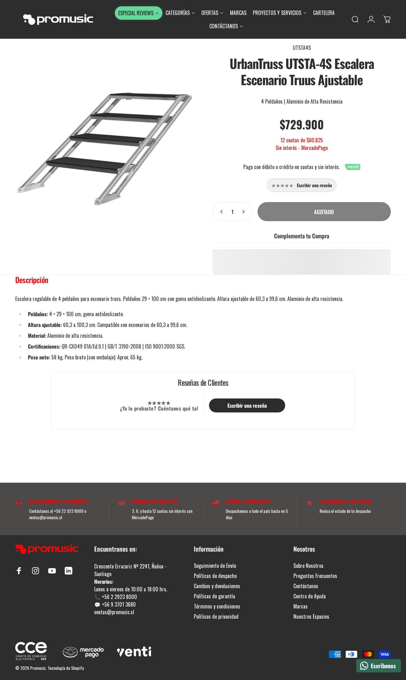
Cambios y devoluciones (217, 586)
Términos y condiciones (217, 606)
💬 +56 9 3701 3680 (115, 604)
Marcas (300, 606)
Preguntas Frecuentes (315, 576)
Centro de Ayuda (309, 596)
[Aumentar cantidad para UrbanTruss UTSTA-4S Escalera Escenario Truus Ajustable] (245, 211)
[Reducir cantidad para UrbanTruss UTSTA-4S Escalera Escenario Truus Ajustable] (220, 211)
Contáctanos (305, 586)
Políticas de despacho (215, 576)
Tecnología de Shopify (66, 667)
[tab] (31, 281)
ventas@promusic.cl (114, 612)
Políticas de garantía (214, 596)
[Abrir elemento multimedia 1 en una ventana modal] (104, 149)
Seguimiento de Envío (215, 565)
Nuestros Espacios (311, 616)
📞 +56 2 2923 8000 (115, 597)
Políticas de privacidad (216, 616)
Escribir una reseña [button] (247, 405)
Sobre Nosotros (308, 565)
